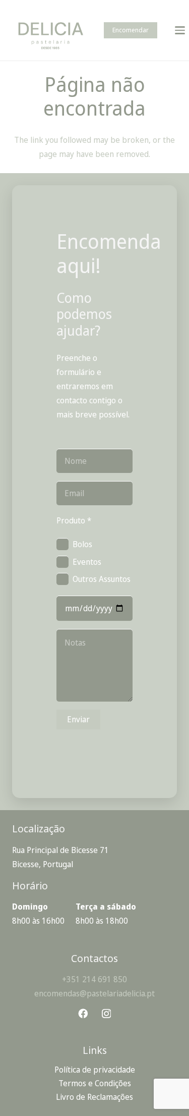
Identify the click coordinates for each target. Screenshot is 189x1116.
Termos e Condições (94, 1083)
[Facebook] (83, 1013)
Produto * (73, 520)
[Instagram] (106, 1013)
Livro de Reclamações (94, 1096)
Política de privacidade (94, 1069)
